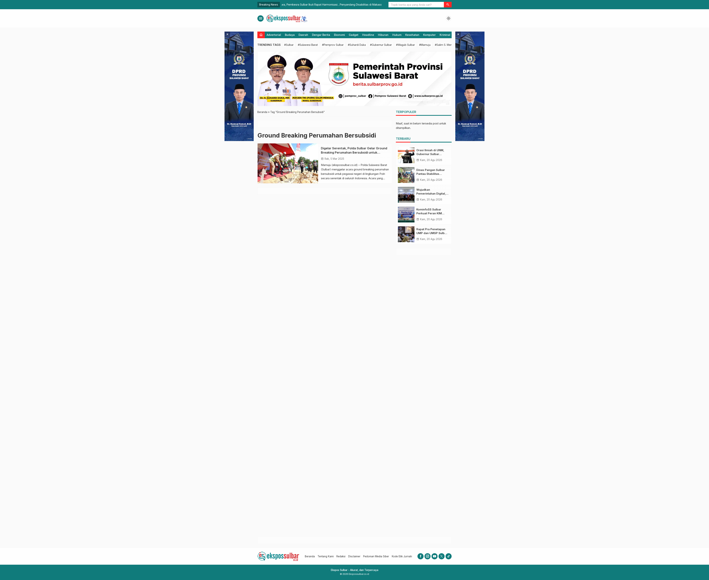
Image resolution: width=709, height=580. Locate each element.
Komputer (429, 34)
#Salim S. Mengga (446, 44)
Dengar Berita (321, 34)
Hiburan (383, 34)
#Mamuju (425, 44)
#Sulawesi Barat (308, 44)
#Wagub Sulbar (405, 44)
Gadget (353, 34)
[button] (448, 4)
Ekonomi (339, 34)
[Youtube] (434, 556)
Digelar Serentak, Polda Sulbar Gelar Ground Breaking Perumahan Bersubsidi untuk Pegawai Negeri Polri (354, 152)
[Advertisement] (424, 396)
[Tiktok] (449, 556)
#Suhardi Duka (357, 44)
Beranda (310, 556)
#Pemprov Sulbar (333, 44)
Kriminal (445, 34)
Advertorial (274, 34)
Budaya (290, 34)
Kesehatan (412, 34)
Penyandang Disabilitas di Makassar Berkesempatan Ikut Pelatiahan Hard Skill (330, 4)
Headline (368, 34)
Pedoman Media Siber (376, 556)
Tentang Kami (326, 556)
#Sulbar (289, 44)
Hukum (396, 34)
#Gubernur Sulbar (381, 44)
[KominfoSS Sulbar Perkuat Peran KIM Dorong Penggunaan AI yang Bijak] (406, 214)
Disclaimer (354, 556)
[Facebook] (420, 556)
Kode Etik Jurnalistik (403, 556)
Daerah (303, 34)
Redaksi (340, 556)
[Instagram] (427, 556)
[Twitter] (442, 556)
